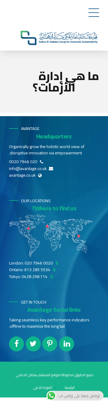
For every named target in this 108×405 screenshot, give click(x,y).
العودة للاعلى (42, 387)
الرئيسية (70, 387)
